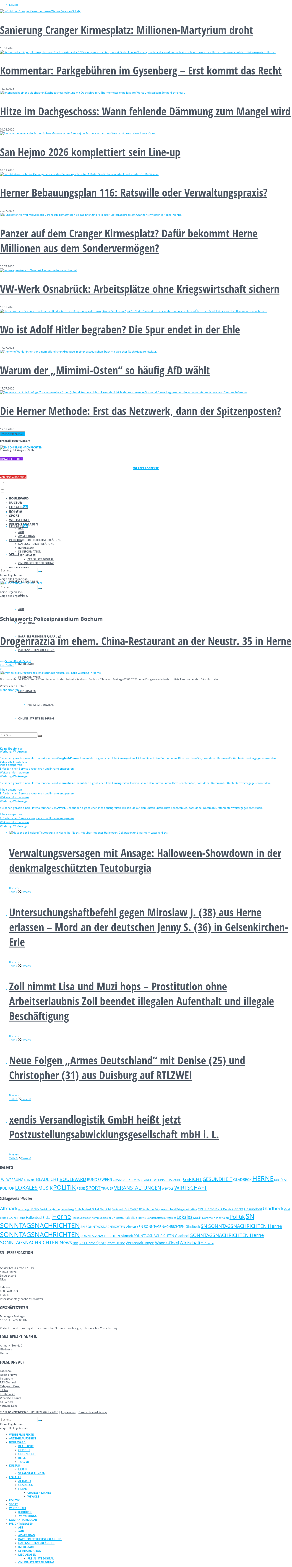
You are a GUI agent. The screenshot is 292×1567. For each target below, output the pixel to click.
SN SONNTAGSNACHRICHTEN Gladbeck (169, 1226)
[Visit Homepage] (21, 447)
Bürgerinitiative (186, 1209)
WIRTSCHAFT (19, 520)
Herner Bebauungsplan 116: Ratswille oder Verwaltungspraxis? (133, 192)
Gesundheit (253, 1209)
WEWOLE (168, 1189)
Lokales (185, 1217)
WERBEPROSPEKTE (21, 1434)
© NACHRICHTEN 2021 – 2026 (29, 1412)
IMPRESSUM (26, 664)
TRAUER (107, 1188)
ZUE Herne (207, 1243)
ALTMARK (29, 1180)
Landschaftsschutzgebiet (161, 1217)
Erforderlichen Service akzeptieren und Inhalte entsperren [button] (37, 769)
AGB (21, 609)
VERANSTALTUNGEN (137, 1187)
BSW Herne (146, 1209)
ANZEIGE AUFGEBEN (13, 477)
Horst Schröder (81, 1217)
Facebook (6, 1371)
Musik (197, 1218)
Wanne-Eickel (167, 1242)
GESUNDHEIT (217, 1179)
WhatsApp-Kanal (10, 1398)
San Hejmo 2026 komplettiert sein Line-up (90, 151)
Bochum (117, 1209)
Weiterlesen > (13, 686)
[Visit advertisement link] (34, 748)
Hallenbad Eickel (38, 1217)
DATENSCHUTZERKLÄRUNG (36, 650)
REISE (80, 1188)
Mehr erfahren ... (12, 434)
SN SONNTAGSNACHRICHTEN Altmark (109, 1226)
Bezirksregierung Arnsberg (56, 1209)
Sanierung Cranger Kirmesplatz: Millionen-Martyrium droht (126, 29)
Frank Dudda (223, 1209)
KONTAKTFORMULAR (23, 1520)
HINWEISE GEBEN (11, 459)
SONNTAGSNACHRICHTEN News (36, 1242)
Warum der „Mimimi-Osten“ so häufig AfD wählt (105, 370)
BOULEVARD (19, 498)
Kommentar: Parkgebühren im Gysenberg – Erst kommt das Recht (141, 70)
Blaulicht (105, 1209)
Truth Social (7, 1394)
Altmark (9, 1208)
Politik (237, 1216)
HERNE (263, 1178)
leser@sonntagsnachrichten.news (21, 1299)
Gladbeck (273, 1208)
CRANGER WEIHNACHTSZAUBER (161, 1180)
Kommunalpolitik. (102, 1217)
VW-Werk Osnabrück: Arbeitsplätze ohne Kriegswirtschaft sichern (139, 288)
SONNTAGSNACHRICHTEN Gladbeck (161, 1235)
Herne (61, 1216)
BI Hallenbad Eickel (87, 1209)
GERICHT (192, 1179)
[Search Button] (40, 571)
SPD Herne (87, 1243)
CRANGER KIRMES (126, 1180)
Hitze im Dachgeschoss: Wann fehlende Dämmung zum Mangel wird (145, 111)
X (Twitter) (6, 1402)
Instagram (6, 1378)
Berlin (34, 1209)
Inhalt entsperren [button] (11, 765)
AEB (20, 528)
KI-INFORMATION (29, 551)
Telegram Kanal (10, 1386)
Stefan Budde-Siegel (18, 661)
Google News (8, 1375)
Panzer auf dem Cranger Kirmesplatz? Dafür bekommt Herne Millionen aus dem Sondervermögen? (129, 240)
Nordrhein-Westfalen (215, 1217)
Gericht (237, 1209)
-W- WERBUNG (11, 1179)
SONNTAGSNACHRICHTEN (40, 1234)
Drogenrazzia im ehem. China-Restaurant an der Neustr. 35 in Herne (145, 640)
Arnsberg (23, 1209)
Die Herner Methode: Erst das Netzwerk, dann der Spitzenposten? (140, 410)
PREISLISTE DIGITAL (40, 559)
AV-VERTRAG (26, 623)
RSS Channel (8, 1382)
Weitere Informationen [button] (14, 772)
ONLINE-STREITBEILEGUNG (36, 563)
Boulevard (130, 1209)
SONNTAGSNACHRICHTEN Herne (227, 1235)
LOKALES (18, 507)
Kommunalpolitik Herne (130, 1218)
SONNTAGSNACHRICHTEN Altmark (107, 1236)
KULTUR (15, 502)
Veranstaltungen (140, 1242)
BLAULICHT (47, 1179)
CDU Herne (206, 1209)
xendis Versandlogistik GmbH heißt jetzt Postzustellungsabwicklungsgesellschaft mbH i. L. (114, 1127)
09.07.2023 (7, 665)
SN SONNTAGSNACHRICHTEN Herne (241, 1226)
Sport (101, 1242)
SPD (75, 1243)
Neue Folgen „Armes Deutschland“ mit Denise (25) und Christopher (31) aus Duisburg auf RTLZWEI (127, 1067)
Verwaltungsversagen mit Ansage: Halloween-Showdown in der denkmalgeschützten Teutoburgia (145, 860)
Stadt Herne (116, 1243)
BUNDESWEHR (99, 1179)
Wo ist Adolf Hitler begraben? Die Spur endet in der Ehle (120, 329)
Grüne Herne (17, 1218)
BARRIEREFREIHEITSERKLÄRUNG (40, 540)
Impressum (68, 1412)
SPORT (14, 554)
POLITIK (15, 511)
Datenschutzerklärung (92, 1412)
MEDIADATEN (27, 691)
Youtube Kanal (9, 1406)
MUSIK (45, 1188)
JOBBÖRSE (280, 1180)
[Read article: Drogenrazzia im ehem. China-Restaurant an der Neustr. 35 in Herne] (146, 673)
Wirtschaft (190, 1242)
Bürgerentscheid (165, 1209)
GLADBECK (242, 1179)
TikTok (4, 1390)
